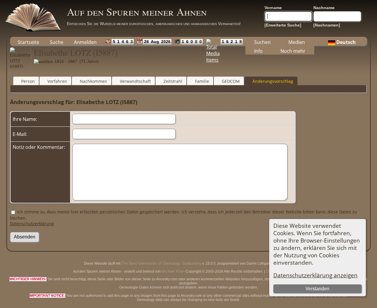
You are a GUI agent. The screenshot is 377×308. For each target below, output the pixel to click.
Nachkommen (93, 81)
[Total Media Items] (212, 41)
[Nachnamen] (326, 25)
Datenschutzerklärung (32, 223)
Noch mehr (292, 51)
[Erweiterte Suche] (282, 25)
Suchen (262, 42)
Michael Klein (173, 271)
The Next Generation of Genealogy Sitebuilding (161, 263)
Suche (56, 42)
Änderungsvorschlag (272, 81)
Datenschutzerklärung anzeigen (315, 275)
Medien (296, 42)
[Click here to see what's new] (138, 41)
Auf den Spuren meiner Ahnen (137, 11)
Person (28, 81)
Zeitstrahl (172, 81)
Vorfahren (57, 81)
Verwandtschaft (135, 81)
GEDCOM (231, 81)
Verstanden (317, 288)
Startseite (28, 42)
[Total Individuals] (107, 41)
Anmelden (85, 42)
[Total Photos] (176, 41)
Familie (202, 81)
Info (258, 51)
